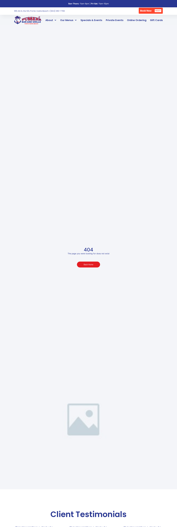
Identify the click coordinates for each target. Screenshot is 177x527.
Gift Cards (156, 20)
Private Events (114, 20)
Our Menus (66, 20)
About (49, 20)
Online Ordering (136, 20)
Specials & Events (91, 20)
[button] (151, 11)
